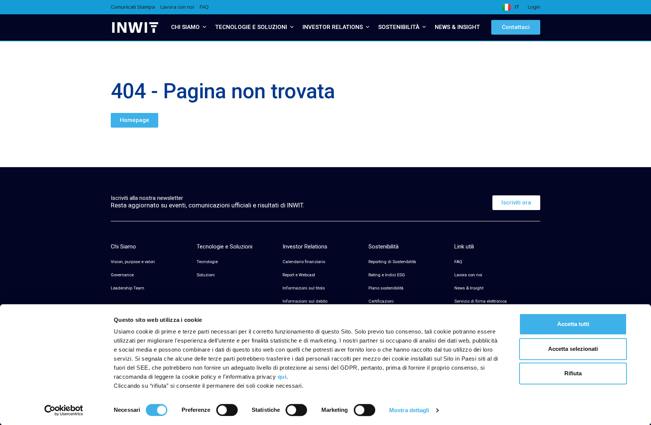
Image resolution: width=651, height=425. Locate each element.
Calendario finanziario (304, 261)
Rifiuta (573, 373)
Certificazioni (381, 301)
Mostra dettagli (409, 410)
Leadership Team (127, 288)
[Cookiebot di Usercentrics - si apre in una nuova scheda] (64, 410)
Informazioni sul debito (305, 301)
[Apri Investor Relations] (367, 27)
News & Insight (468, 288)
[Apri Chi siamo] (204, 27)
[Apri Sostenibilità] (424, 27)
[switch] (227, 410)
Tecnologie (207, 261)
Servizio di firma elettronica (480, 301)
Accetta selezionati (573, 349)
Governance (122, 275)
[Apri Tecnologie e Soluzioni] (292, 27)
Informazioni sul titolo (304, 288)
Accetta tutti (573, 324)
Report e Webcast (299, 275)
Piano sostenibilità (385, 288)
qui (282, 376)
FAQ (458, 261)
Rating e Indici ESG (386, 275)
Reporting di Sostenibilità (392, 261)
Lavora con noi (468, 275)
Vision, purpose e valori (133, 261)
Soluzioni (206, 275)
